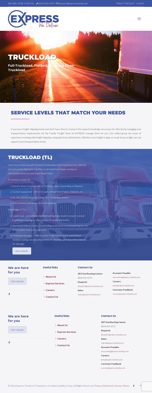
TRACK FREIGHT (125, 3)
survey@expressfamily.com (125, 294)
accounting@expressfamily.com (126, 277)
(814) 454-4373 (46, 3)
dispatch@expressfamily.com (73, 3)
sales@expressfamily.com (89, 294)
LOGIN (140, 3)
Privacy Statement (103, 385)
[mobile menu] (139, 18)
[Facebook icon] (134, 385)
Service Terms (122, 385)
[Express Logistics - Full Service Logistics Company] (33, 19)
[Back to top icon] (141, 385)
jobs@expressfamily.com (123, 285)
